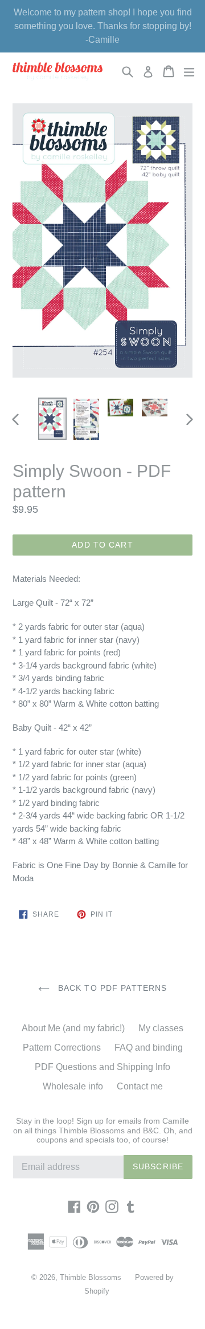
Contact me (140, 1086)
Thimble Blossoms (90, 1277)
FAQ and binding (148, 1047)
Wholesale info (73, 1086)
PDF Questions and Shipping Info (102, 1067)
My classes (160, 1028)
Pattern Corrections (62, 1047)
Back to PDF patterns (111, 987)
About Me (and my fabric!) (73, 1028)
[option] (52, 419)
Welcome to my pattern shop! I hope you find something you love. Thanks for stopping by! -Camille (103, 25)
